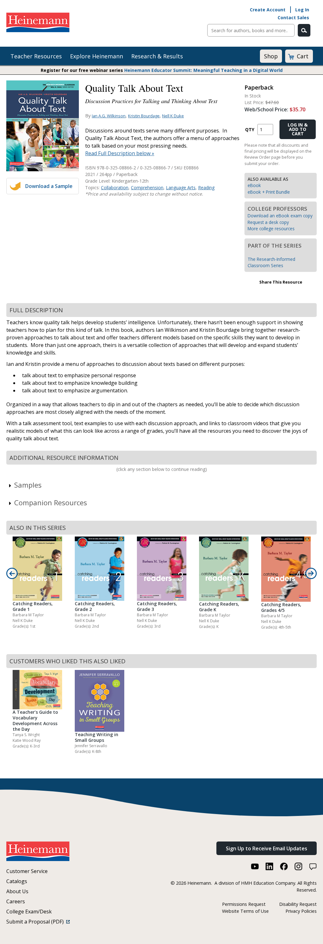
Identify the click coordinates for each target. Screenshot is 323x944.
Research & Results (157, 56)
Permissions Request (244, 904)
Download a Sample (49, 186)
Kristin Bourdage (144, 116)
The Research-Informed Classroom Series (271, 262)
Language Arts (181, 188)
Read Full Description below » (119, 153)
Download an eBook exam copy (280, 216)
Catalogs (16, 881)
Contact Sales (293, 18)
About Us (17, 891)
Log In (302, 10)
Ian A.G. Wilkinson (109, 116)
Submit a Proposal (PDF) (36, 921)
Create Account (267, 10)
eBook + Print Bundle (269, 192)
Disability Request (298, 904)
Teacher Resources (36, 56)
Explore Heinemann (96, 56)
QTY (249, 129)
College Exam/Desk (29, 911)
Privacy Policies (301, 911)
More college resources (271, 229)
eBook (254, 185)
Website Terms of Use (245, 911)
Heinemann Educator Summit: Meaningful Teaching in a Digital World (203, 70)
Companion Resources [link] (50, 502)
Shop (271, 56)
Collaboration (114, 188)
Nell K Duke (173, 116)
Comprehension (147, 188)
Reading (206, 188)
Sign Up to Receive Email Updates (266, 848)
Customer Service (27, 871)
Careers (15, 901)
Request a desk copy (268, 222)
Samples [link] (28, 485)
